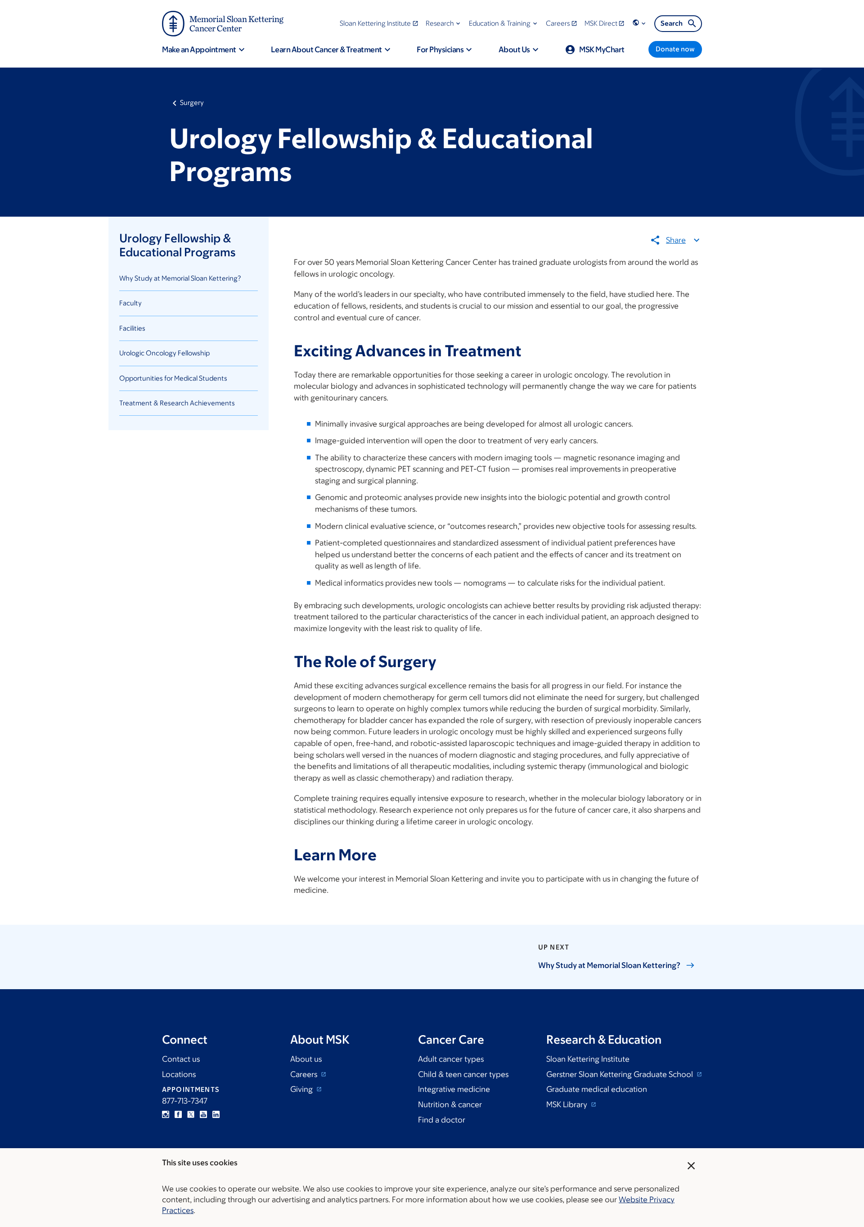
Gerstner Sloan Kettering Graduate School (620, 1074)
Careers (304, 1074)
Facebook (178, 1114)
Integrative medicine (454, 1089)
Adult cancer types (451, 1058)
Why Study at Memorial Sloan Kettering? (180, 278)
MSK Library (567, 1104)
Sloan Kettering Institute (588, 1058)
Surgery (192, 102)
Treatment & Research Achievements (177, 403)
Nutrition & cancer (450, 1104)
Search (672, 23)
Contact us (181, 1058)
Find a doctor (441, 1119)
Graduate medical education (596, 1089)
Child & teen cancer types (463, 1074)
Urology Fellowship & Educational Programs (177, 245)
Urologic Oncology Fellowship (164, 353)
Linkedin (216, 1114)
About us (306, 1058)
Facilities (132, 328)
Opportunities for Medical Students (173, 378)
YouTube (203, 1114)
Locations (179, 1074)
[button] (444, 23)
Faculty (130, 303)
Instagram (165, 1114)
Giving (302, 1089)
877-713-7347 (184, 1100)
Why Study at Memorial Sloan (609, 965)
